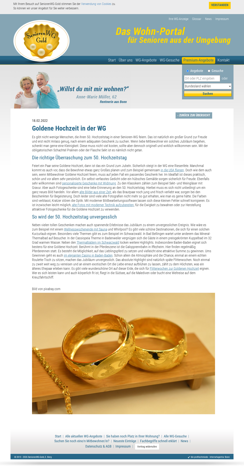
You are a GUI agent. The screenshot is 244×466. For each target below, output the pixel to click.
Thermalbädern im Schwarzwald (98, 242)
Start (112, 60)
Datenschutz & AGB (98, 446)
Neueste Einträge (124, 441)
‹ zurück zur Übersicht (193, 115)
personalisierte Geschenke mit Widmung (89, 183)
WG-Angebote (146, 60)
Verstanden (219, 5)
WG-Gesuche (170, 60)
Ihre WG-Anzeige (178, 19)
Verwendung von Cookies (96, 4)
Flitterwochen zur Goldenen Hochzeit (174, 269)
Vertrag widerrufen (147, 446)
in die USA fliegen (172, 170)
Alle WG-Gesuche (175, 436)
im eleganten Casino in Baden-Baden (88, 255)
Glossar (196, 19)
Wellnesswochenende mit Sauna (85, 229)
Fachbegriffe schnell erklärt (158, 441)
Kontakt (224, 60)
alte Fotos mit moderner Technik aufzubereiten (103, 205)
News (208, 19)
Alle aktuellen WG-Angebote (83, 436)
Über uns (125, 60)
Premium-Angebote (198, 60)
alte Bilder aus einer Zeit (95, 192)
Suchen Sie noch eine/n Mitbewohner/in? (81, 441)
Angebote (198, 71)
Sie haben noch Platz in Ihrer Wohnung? (133, 436)
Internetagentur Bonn (220, 457)
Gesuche (217, 71)
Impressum (222, 19)
